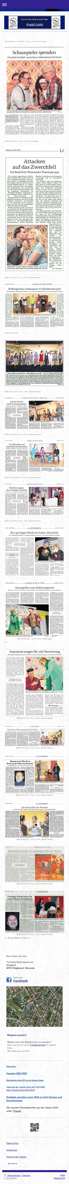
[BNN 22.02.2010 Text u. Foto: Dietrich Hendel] (34, 864)
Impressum (11, 1150)
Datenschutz (12, 1143)
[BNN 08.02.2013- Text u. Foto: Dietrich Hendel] (34, 682)
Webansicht (59, 1178)
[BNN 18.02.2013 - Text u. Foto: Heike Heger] (34, 609)
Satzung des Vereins (16, 1157)
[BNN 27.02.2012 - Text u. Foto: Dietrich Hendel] (34, 735)
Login (62, 1175)
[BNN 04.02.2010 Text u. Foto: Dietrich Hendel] (34, 911)
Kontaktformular (37, 1045)
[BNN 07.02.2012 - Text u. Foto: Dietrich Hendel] (34, 774)
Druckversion (14, 1175)
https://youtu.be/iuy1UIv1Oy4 (20, 1090)
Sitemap (26, 1175)
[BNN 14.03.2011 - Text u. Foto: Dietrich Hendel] (34, 820)
